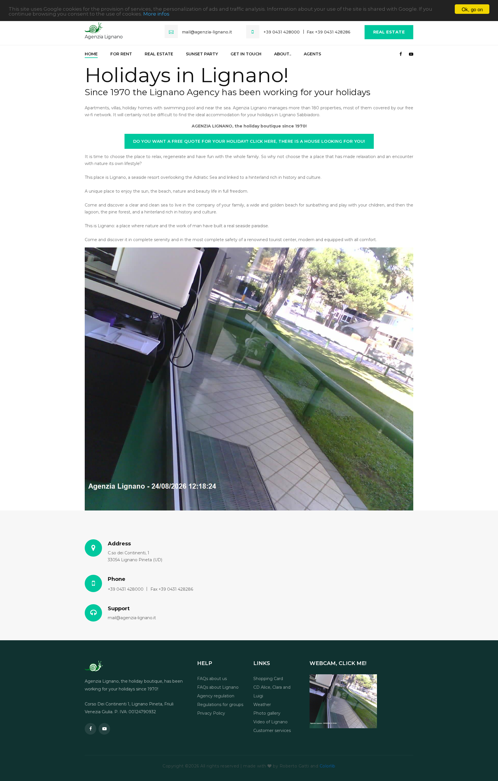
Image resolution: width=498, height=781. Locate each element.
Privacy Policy (211, 713)
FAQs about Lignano (218, 687)
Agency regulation (215, 696)
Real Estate (389, 32)
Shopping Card (268, 678)
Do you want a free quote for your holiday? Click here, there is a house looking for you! (249, 141)
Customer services (272, 730)
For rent (121, 54)
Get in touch (246, 54)
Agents (312, 54)
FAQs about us (212, 678)
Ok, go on (472, 9)
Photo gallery (266, 713)
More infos (156, 14)
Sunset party (202, 54)
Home (91, 54)
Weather (262, 704)
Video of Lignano (270, 721)
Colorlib (327, 766)
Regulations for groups (220, 704)
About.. (282, 54)
